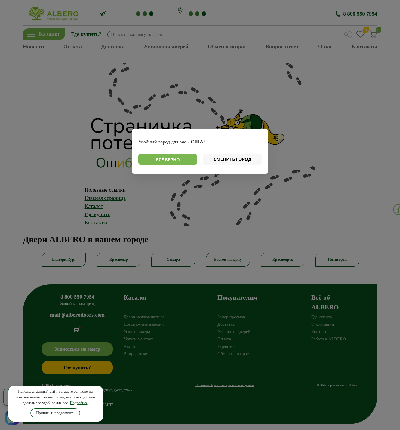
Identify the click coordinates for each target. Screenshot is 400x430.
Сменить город (232, 159)
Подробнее (79, 403)
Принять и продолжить (55, 413)
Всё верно (168, 160)
